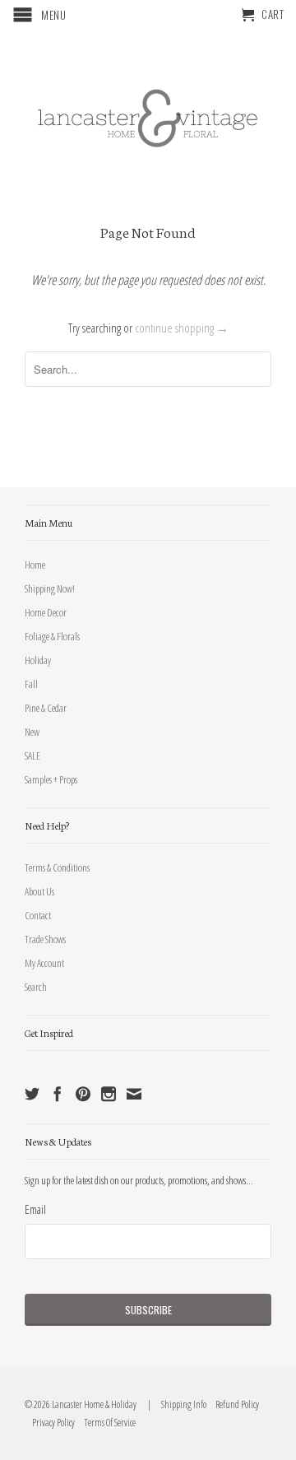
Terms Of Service (106, 1423)
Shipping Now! (50, 588)
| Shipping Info (175, 1404)
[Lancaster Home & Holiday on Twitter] (32, 1093)
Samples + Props (51, 779)
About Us (39, 891)
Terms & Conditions (57, 867)
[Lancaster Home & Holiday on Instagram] (108, 1093)
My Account (44, 963)
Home (35, 564)
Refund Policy (233, 1404)
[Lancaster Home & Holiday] (148, 114)
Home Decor (46, 612)
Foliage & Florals (52, 636)
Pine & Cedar (46, 707)
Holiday (38, 660)
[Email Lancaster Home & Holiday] (134, 1093)
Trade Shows (45, 939)
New (32, 731)
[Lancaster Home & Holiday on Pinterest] (83, 1093)
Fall (31, 684)
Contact (38, 915)
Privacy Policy (50, 1423)
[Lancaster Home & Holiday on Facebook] (57, 1093)
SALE (32, 755)
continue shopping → (182, 327)
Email (35, 1209)
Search (36, 986)
